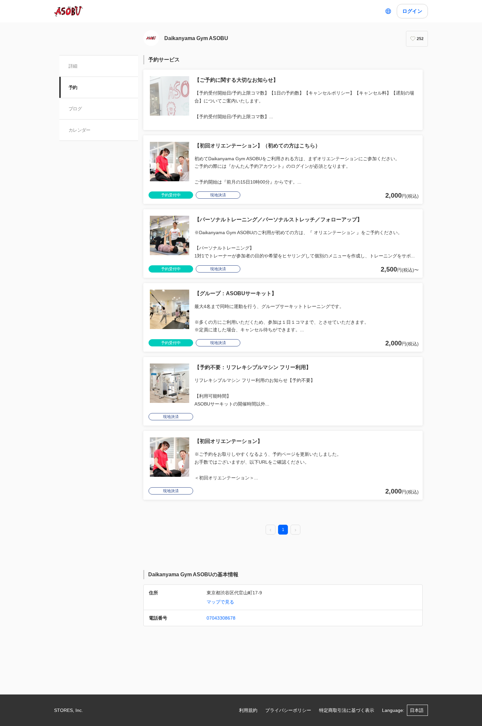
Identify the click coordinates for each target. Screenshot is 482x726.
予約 (73, 87)
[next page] (295, 530)
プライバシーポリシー (288, 710)
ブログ (75, 108)
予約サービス (164, 59)
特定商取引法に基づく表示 (346, 710)
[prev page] (270, 530)
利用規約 (248, 710)
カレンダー (79, 130)
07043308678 (221, 618)
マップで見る (220, 602)
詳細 (73, 66)
